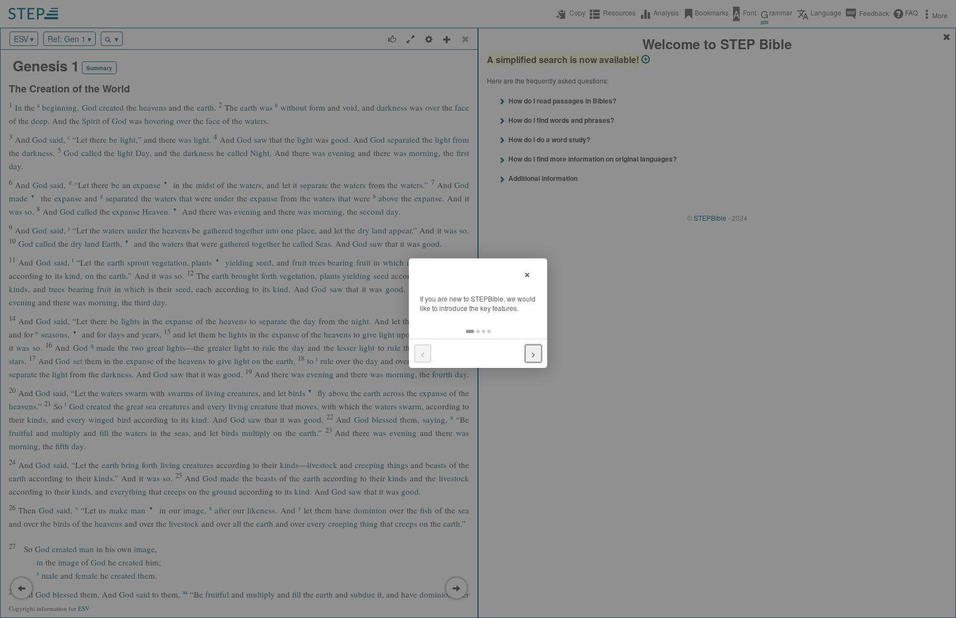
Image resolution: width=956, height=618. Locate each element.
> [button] (533, 353)
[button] (470, 331)
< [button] (422, 353)
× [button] (527, 273)
